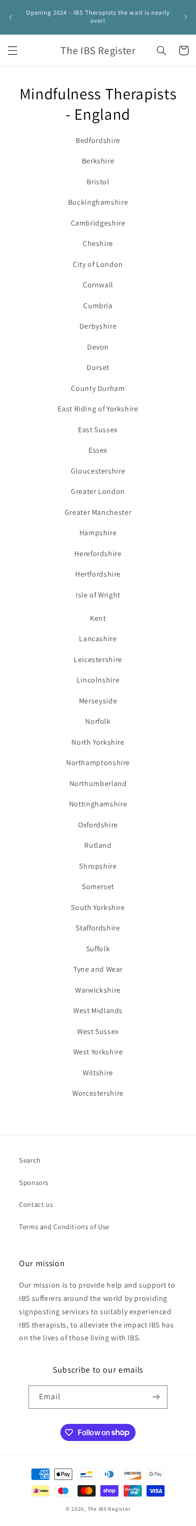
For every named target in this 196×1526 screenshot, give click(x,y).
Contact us (36, 1204)
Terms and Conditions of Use (64, 1226)
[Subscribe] (156, 1397)
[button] (12, 50)
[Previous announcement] (10, 17)
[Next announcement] (185, 17)
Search (30, 1160)
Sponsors (34, 1182)
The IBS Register (109, 1508)
